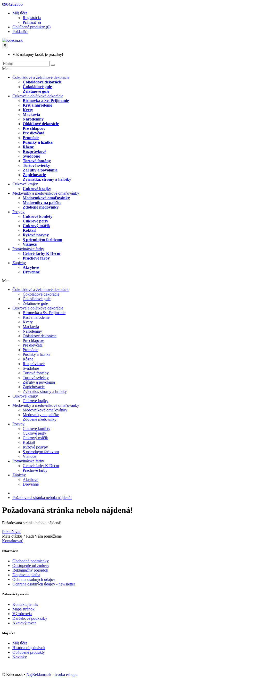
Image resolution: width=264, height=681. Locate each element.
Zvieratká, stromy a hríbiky (47, 179)
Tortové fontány (37, 161)
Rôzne (28, 147)
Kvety (28, 110)
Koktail (29, 230)
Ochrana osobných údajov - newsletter (43, 584)
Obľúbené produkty (28, 652)
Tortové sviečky (36, 165)
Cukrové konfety (37, 216)
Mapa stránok (23, 609)
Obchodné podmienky (30, 561)
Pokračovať (11, 531)
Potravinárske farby (28, 249)
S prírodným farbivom (42, 239)
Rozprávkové (34, 151)
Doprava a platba (26, 575)
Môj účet (19, 643)
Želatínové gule (36, 91)
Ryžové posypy (36, 235)
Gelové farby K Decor (42, 253)
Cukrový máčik (36, 225)
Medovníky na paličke (42, 202)
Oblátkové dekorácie (41, 124)
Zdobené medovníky (41, 207)
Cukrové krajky (25, 184)
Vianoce (30, 244)
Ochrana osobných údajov (33, 579)
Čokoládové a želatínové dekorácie (40, 77)
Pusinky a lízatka (38, 142)
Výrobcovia (22, 613)
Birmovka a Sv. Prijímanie (46, 100)
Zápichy (19, 263)
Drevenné (31, 272)
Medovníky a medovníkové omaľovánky (45, 193)
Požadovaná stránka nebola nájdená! (42, 497)
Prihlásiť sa (32, 22)
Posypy (18, 212)
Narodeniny (33, 119)
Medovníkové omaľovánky (46, 198)
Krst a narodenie (37, 105)
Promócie (31, 137)
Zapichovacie (34, 175)
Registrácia (32, 17)
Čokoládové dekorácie (42, 82)
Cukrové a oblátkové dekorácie (37, 96)
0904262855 (12, 4)
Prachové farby (36, 258)
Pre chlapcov (34, 128)
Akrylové (31, 267)
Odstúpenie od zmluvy (30, 565)
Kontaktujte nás (25, 604)
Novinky (19, 657)
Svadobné (31, 156)
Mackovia (31, 114)
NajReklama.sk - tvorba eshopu (52, 674)
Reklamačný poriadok (30, 570)
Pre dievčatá (33, 133)
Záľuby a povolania (40, 170)
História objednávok (28, 647)
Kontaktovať (12, 541)
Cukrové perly (35, 221)
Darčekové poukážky (29, 618)
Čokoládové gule (37, 86)
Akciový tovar (24, 623)
